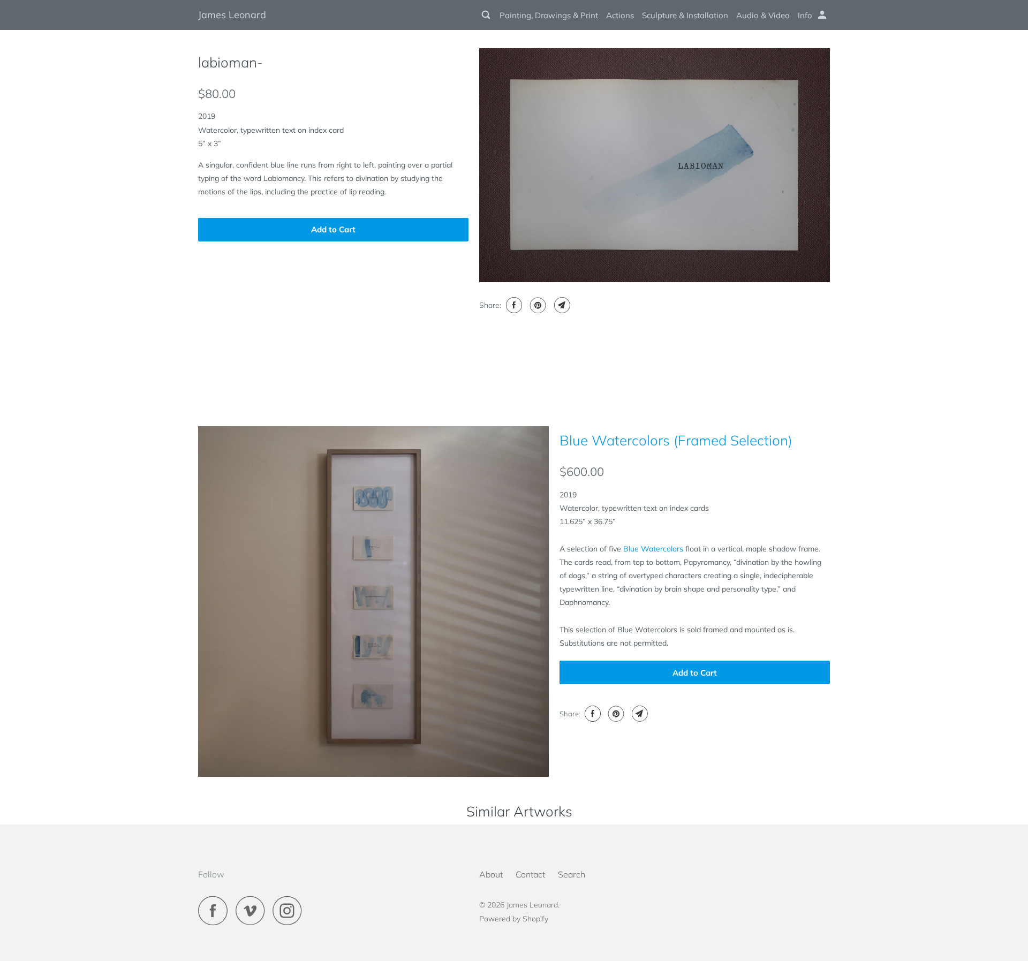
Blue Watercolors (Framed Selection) (676, 440)
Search (571, 874)
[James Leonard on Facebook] (215, 910)
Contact (530, 874)
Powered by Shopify (513, 919)
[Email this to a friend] (560, 305)
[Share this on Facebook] (512, 305)
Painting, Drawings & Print (549, 15)
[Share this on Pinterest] (536, 305)
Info (805, 15)
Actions (620, 15)
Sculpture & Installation (685, 15)
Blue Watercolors (653, 549)
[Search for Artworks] (487, 15)
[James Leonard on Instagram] (290, 910)
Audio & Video (763, 15)
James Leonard (232, 15)
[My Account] (823, 15)
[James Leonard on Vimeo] (253, 910)
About (491, 874)
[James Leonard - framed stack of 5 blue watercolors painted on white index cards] (373, 601)
